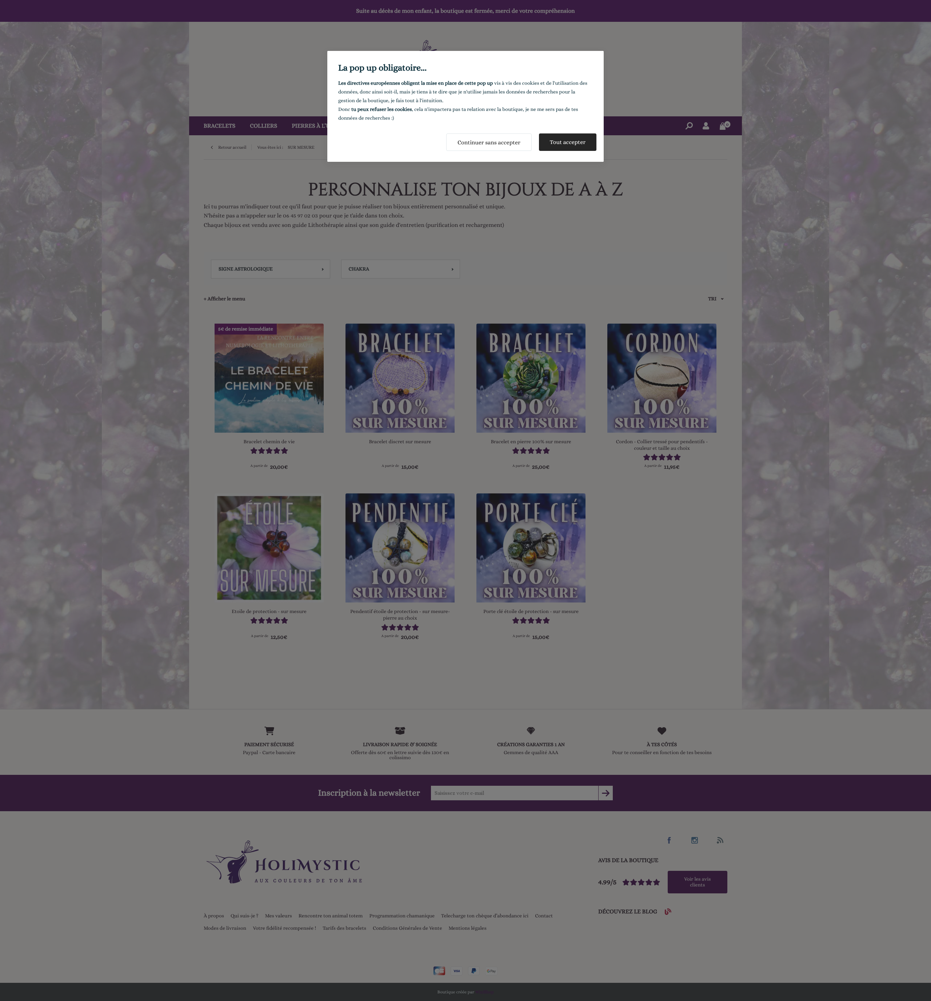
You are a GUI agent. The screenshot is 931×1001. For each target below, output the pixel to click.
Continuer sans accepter (488, 142)
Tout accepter (568, 142)
